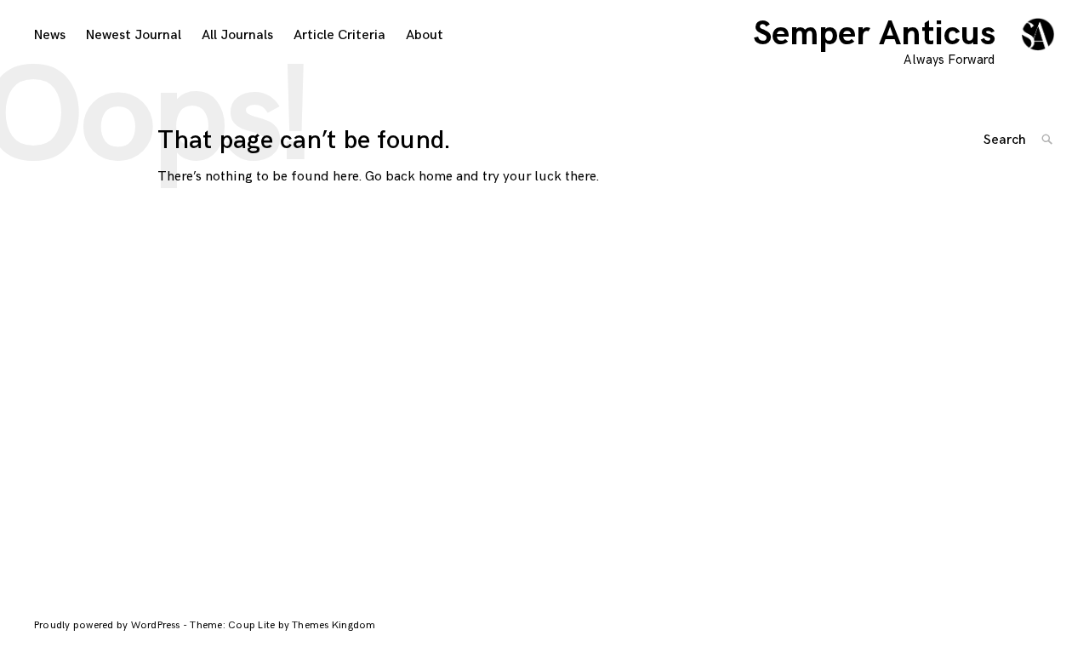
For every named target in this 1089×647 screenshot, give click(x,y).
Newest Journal (133, 35)
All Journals (237, 35)
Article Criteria (339, 35)
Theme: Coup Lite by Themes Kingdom (282, 625)
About (424, 35)
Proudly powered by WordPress (108, 625)
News (50, 35)
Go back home (409, 177)
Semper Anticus (874, 34)
